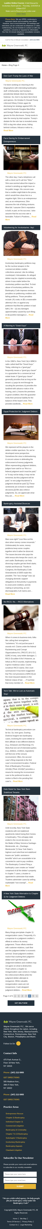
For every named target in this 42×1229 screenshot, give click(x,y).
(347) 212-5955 (35, 40)
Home (4, 65)
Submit (20, 1186)
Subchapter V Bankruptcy (16, 1138)
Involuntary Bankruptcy (15, 1142)
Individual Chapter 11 (14, 1122)
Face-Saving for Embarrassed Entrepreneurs (17, 140)
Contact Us (13, 1225)
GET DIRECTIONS (12, 1078)
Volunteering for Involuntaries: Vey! (19, 227)
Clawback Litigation (14, 1150)
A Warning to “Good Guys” (15, 326)
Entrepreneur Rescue (14, 1114)
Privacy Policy (27, 1222)
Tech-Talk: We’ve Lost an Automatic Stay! (19, 692)
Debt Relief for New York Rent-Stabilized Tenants (17, 791)
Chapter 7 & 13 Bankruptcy (17, 1134)
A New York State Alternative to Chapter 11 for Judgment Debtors (21, 895)
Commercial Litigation (15, 1126)
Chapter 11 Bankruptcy (15, 1118)
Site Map (23, 1218)
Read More (9, 130)
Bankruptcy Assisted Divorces (17, 503)
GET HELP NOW (21, 1003)
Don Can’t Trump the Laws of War (18, 76)
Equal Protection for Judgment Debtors (20, 411)
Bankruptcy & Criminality (16, 1130)
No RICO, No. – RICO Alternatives (19, 602)
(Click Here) (21, 14)
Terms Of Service (13, 1222)
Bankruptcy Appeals (14, 1146)
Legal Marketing (26, 1225)
